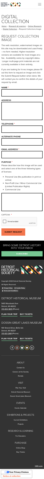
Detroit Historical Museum (20, 392)
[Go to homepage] (22, 272)
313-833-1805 (6, 309)
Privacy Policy (8, 288)
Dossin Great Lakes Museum (20, 396)
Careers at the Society (21, 372)
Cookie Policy (20, 288)
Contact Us (21, 367)
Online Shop (20, 448)
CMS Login (39, 466)
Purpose (6, 162)
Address (6, 100)
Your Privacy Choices (19, 472)
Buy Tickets (26, 314)
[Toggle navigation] (39, 4)
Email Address (9, 149)
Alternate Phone (11, 136)
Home (4, 26)
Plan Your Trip (9, 314)
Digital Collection (10, 29)
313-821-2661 (6, 333)
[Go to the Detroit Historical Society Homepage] (12, 4)
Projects (21, 424)
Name (4, 87)
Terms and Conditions (11, 291)
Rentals (20, 376)
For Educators (20, 436)
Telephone (7, 123)
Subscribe (22, 253)
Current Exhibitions (21, 420)
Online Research (35, 26)
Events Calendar (21, 408)
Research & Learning (17, 26)
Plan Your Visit (20, 388)
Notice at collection (12, 476)
